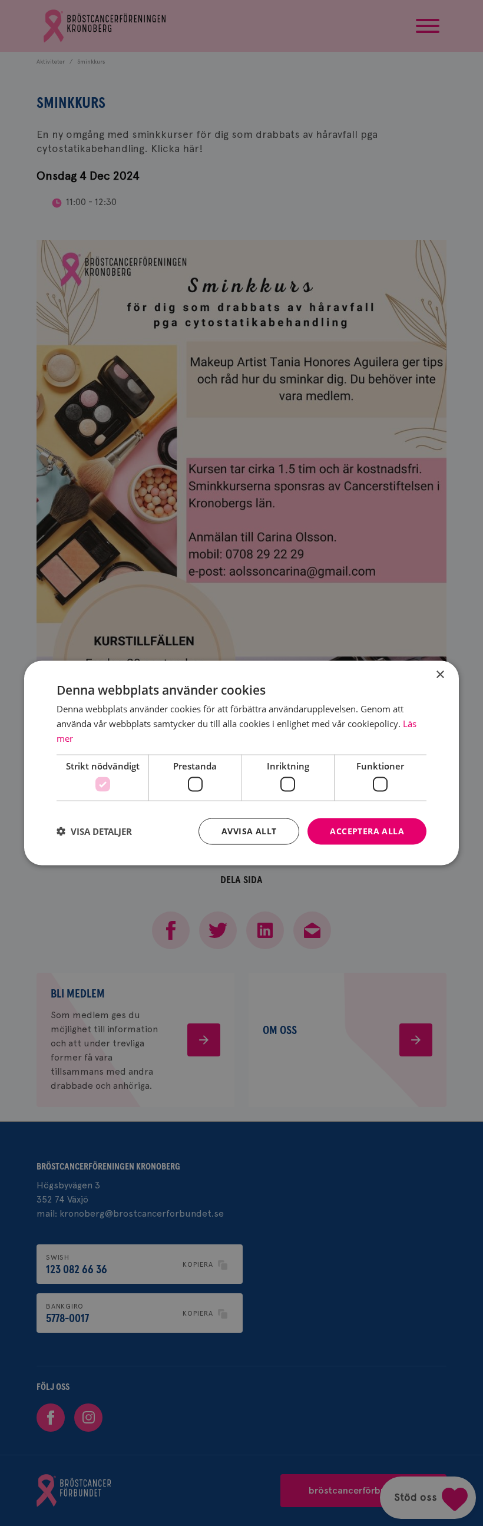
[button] (94, 831)
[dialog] (241, 763)
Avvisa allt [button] (248, 831)
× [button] (439, 674)
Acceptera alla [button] (367, 831)
